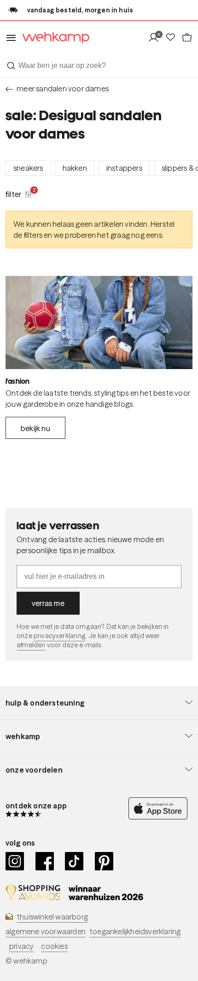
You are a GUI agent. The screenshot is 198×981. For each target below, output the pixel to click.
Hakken (75, 168)
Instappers (124, 168)
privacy (21, 946)
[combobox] (99, 65)
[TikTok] (74, 861)
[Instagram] (15, 861)
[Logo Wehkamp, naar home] (53, 38)
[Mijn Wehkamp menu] (156, 38)
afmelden (31, 645)
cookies (54, 946)
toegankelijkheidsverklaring (135, 931)
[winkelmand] (186, 38)
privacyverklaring (60, 636)
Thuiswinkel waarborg (52, 916)
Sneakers (28, 168)
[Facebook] (44, 861)
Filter (19, 194)
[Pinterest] (104, 861)
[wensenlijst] (173, 38)
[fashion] (99, 322)
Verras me (48, 603)
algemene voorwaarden (46, 931)
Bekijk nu (35, 428)
